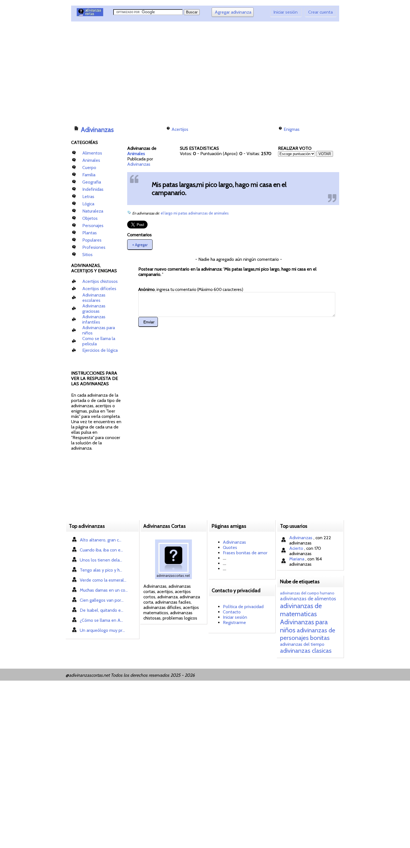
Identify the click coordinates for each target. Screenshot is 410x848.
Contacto (232, 612)
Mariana (297, 559)
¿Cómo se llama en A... (101, 620)
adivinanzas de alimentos (308, 599)
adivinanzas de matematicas (301, 610)
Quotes (230, 547)
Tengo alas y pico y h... (101, 570)
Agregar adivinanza (233, 12)
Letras (88, 196)
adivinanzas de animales (208, 213)
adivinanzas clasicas (306, 650)
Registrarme (234, 622)
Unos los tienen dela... (101, 560)
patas (183, 213)
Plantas (89, 232)
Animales (91, 160)
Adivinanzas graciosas (93, 308)
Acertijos (180, 129)
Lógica (88, 203)
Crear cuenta (320, 12)
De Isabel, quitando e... (101, 610)
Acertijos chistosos (100, 281)
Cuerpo (89, 167)
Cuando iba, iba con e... (101, 550)
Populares (92, 240)
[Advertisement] (173, 71)
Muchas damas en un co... (104, 590)
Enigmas (292, 129)
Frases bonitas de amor (245, 552)
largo (169, 213)
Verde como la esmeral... (103, 580)
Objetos (90, 218)
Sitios (87, 254)
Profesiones (93, 247)
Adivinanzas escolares (93, 297)
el (163, 213)
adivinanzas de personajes (307, 634)
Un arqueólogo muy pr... (102, 630)
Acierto (296, 548)
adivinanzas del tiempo (302, 644)
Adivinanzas (97, 130)
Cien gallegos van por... (102, 600)
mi (175, 213)
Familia (88, 174)
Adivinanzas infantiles (93, 319)
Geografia (91, 182)
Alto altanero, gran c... (100, 540)
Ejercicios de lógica (100, 350)
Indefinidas (92, 189)
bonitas (320, 638)
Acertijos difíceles (99, 288)
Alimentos (92, 153)
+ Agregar (140, 244)
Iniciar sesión (285, 12)
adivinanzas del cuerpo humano (307, 593)
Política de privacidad (243, 606)
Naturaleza (92, 211)
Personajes (92, 225)
